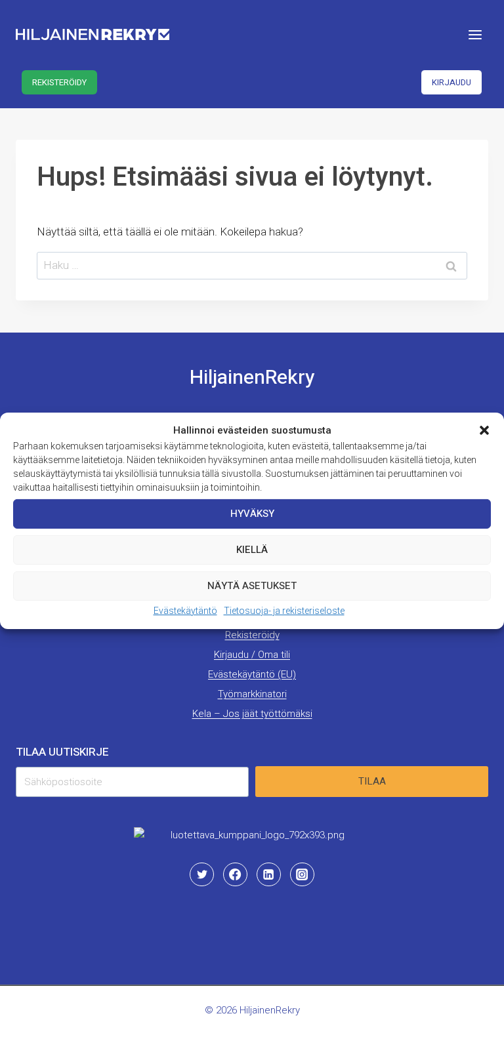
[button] (484, 429)
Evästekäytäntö (185, 610)
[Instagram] (302, 874)
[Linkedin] (268, 874)
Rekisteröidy (59, 82)
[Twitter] (201, 874)
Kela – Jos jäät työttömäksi (252, 714)
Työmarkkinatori (252, 694)
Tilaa (372, 781)
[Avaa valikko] (474, 34)
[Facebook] (235, 874)
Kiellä (252, 549)
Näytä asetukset (252, 586)
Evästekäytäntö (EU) (252, 674)
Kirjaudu (451, 82)
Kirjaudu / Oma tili (252, 655)
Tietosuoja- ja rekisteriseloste (284, 610)
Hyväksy (252, 513)
